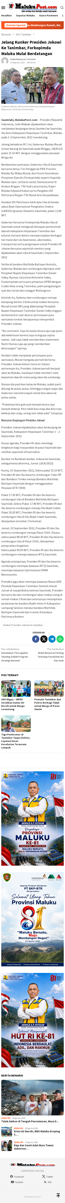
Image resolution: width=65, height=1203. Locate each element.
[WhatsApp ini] (60, 639)
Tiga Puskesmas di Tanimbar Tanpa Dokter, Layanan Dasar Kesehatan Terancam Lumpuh (15, 741)
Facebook (19, 1176)
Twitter (49, 1176)
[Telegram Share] (52, 639)
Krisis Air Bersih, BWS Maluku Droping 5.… (37, 1133)
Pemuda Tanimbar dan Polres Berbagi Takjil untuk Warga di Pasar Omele (47, 704)
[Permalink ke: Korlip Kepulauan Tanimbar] (4, 60)
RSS (49, 1182)
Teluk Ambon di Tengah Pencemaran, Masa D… (30, 1121)
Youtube (19, 1182)
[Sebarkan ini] (35, 639)
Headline (5, 1118)
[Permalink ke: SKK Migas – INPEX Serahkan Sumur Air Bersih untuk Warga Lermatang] (16, 688)
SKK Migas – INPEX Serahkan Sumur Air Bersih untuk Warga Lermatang (13, 704)
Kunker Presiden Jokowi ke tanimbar (23, 625)
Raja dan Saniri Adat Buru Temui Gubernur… (33, 1147)
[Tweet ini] (43, 639)
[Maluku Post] (33, 7)
